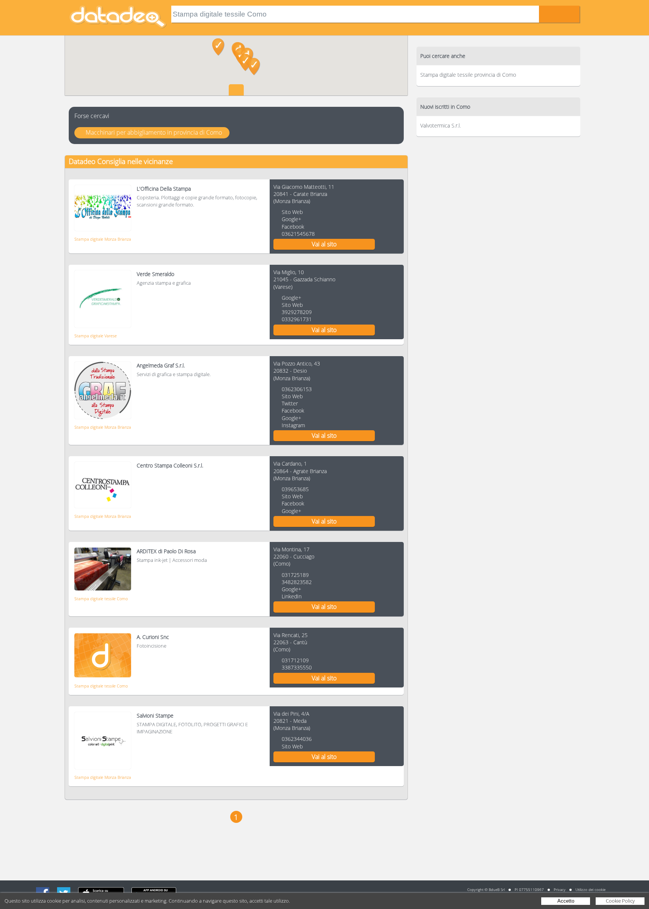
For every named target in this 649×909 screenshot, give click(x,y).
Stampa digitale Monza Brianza (102, 239)
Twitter (290, 403)
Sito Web (292, 211)
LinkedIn (292, 596)
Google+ (291, 219)
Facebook (293, 226)
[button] (218, 47)
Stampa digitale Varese (95, 335)
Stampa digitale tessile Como (101, 598)
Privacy (560, 889)
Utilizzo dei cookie (590, 889)
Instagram (293, 425)
